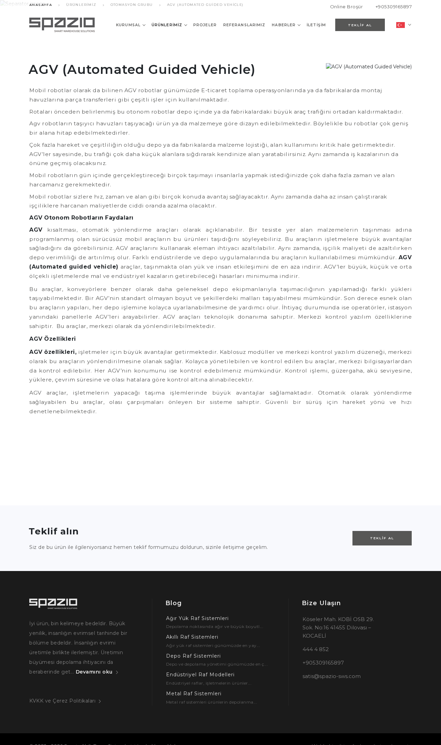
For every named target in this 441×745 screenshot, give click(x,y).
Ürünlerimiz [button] (167, 25)
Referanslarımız (244, 25)
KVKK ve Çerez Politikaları (62, 701)
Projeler (205, 25)
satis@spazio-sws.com (331, 676)
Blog (173, 603)
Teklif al (360, 25)
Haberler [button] (284, 25)
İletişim (316, 25)
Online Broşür (346, 6)
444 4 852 (315, 649)
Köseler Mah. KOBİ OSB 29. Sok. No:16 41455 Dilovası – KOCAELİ (338, 627)
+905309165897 (394, 6)
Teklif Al (382, 538)
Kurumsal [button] (128, 25)
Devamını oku (94, 672)
